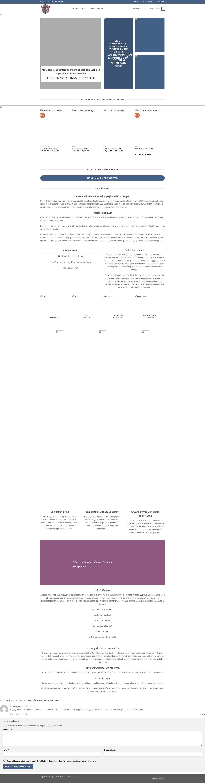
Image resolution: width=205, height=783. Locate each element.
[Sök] (68, 9)
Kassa (93, 9)
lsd (110, 609)
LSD (49, 217)
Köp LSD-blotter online (112, 148)
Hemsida (74, 9)
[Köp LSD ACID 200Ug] (86, 126)
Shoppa (83, 9)
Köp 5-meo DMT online (144, 148)
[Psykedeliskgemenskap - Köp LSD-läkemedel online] (52, 9)
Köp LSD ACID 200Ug (80, 148)
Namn (6, 750)
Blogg (100, 9)
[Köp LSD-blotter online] (118, 126)
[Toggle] (38, 256)
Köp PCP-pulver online (48, 148)
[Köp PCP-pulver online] (55, 126)
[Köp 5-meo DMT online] (150, 126)
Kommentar (8, 729)
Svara (202, 714)
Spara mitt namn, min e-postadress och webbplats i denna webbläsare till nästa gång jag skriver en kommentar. (52, 761)
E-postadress (110, 750)
